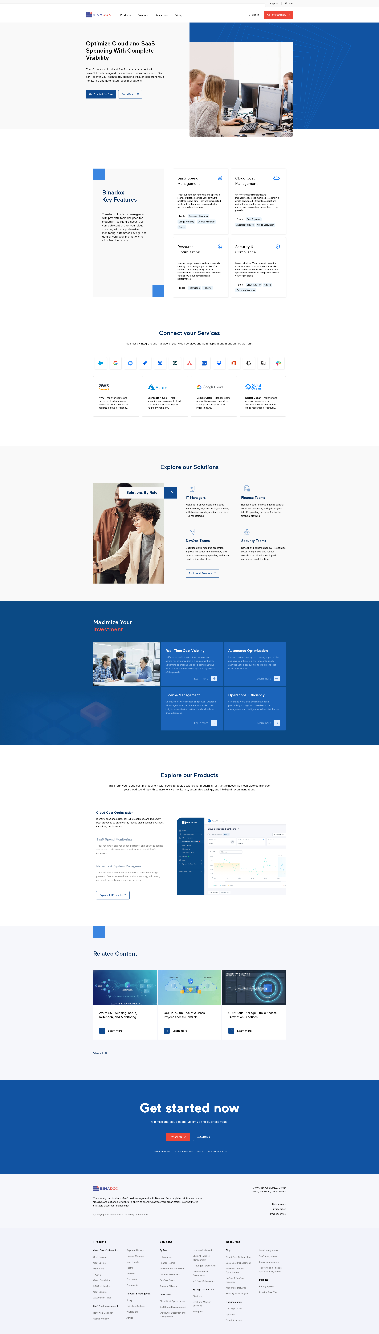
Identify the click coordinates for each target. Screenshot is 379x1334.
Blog (228, 1250)
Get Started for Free (101, 94)
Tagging (207, 288)
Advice (267, 284)
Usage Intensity (186, 221)
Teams (182, 227)
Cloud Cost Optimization (105, 1250)
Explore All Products (110, 895)
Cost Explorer (253, 219)
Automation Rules (245, 224)
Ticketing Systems (245, 290)
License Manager (206, 221)
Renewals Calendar (198, 216)
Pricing (178, 15)
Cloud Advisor (254, 284)
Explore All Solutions (200, 573)
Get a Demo (128, 94)
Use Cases (165, 1294)
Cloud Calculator (265, 224)
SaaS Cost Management (105, 1306)
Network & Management (138, 1293)
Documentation (234, 1302)
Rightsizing (194, 288)
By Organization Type (204, 1289)
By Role (163, 1250)
